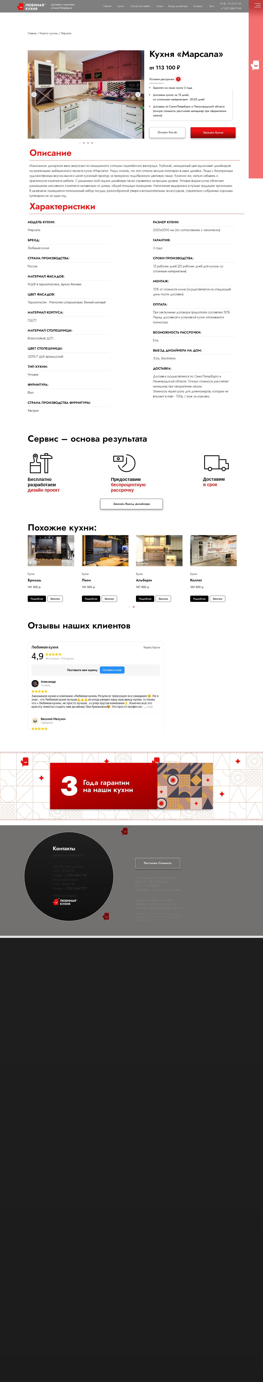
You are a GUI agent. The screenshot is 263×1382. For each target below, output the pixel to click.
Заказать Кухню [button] (213, 132)
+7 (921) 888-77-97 (75, 888)
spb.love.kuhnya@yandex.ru (68, 855)
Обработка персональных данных (155, 904)
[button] (129, 607)
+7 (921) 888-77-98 (75, 875)
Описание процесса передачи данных (158, 908)
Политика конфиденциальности (153, 900)
